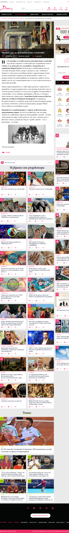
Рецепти (49, 9)
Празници (21, 18)
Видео (66, 9)
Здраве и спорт (61, 14)
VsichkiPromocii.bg (20, 2)
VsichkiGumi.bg (37, 2)
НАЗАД (7, 152)
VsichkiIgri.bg (46, 2)
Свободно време (21, 14)
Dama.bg (12, 2)
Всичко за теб (7, 14)
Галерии (55, 9)
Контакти (16, 522)
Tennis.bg (29, 2)
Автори (10, 522)
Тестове (60, 9)
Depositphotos (24, 522)
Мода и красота (47, 14)
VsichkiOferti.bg (3, 2)
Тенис (27, 413)
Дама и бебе (34, 14)
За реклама (3, 522)
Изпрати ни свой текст (40, 515)
